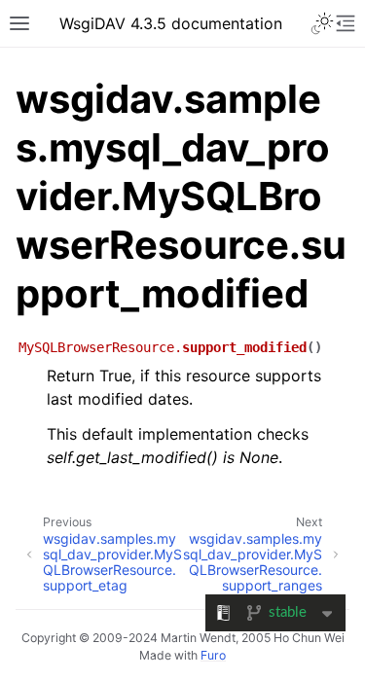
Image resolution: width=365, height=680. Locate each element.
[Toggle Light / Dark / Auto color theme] (322, 23)
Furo (213, 655)
